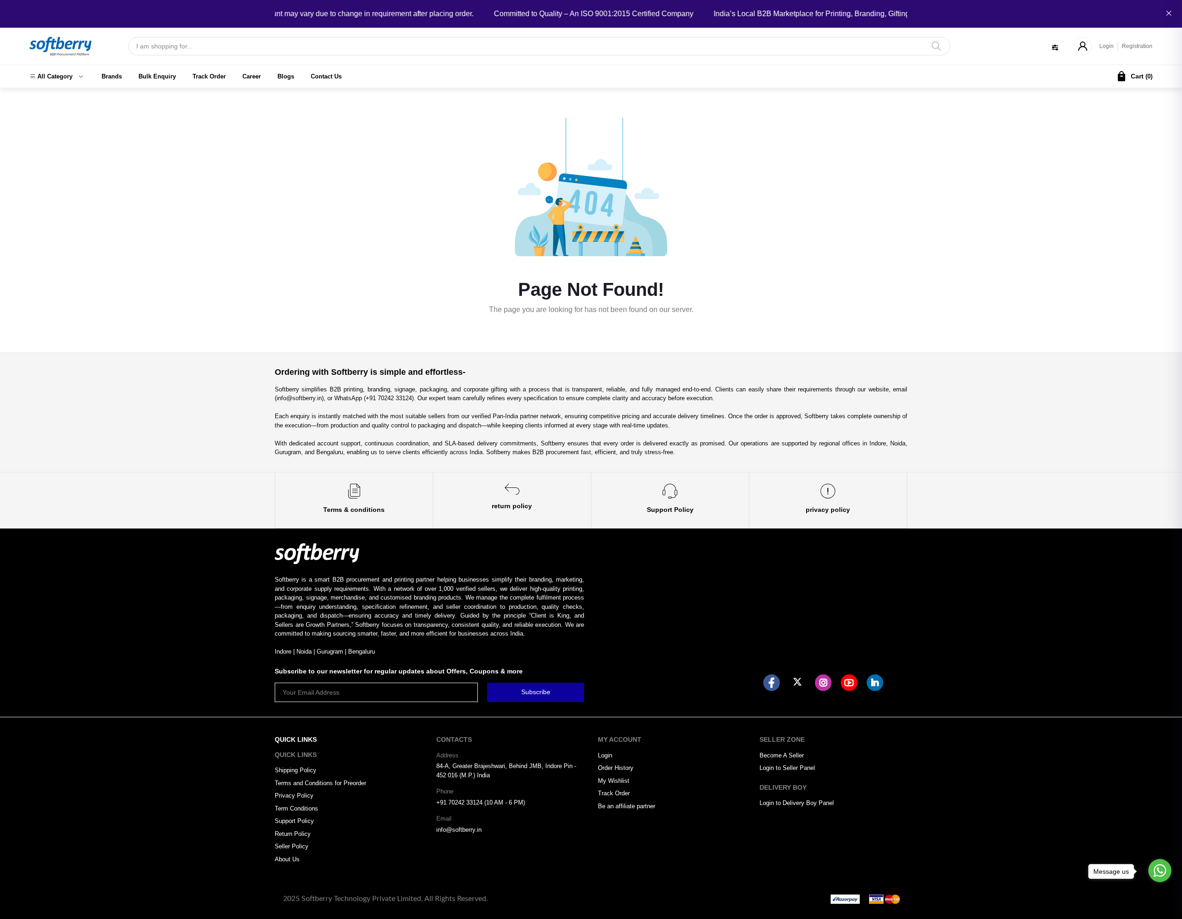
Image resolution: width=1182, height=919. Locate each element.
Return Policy (293, 833)
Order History (615, 767)
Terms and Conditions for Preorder (320, 783)
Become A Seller (782, 755)
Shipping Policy (295, 770)
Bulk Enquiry (157, 76)
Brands (112, 76)
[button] (56, 76)
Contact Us (326, 76)
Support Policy (294, 820)
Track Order (209, 76)
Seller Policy (291, 846)
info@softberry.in (459, 829)
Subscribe (535, 692)
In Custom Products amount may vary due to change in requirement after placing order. (316, 14)
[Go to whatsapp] (1159, 870)
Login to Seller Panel (787, 767)
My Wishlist (613, 780)
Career (251, 76)
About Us (287, 859)
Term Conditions (296, 808)
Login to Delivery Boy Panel (797, 802)
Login (1106, 46)
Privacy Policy (294, 795)
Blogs (285, 76)
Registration (1137, 46)
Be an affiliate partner (626, 806)
